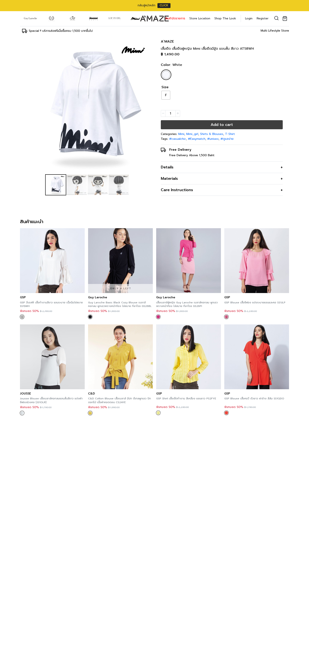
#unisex (213, 139)
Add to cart (222, 125)
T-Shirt (230, 134)
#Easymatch (196, 139)
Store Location (199, 18)
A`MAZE (167, 41)
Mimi (181, 134)
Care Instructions (177, 190)
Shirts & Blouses (211, 134)
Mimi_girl (192, 134)
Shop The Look (225, 18)
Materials (169, 178)
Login (248, 18)
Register (262, 18)
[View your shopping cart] (285, 18)
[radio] (166, 95)
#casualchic (177, 139)
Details (167, 167)
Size (165, 87)
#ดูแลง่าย (227, 139)
